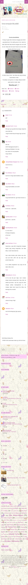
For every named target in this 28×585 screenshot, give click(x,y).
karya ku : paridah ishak (8, 391)
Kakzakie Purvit (9, 126)
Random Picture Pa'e (11, 529)
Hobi (16, 518)
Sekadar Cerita (14, 534)
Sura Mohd (8, 184)
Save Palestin (4, 534)
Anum (7, 115)
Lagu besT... (21, 522)
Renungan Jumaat (13, 532)
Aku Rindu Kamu (10, 470)
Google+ (6, 91)
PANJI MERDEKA (6, 392)
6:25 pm (12, 308)
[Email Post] (3, 94)
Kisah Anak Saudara (11, 522)
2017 (4, 454)
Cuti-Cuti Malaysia (15, 513)
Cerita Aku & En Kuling (8, 20)
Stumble (12, 91)
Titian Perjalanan (7, 430)
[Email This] (5, 94)
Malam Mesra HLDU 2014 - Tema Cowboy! (16, 478)
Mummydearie (9, 275)
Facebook (11, 88)
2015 (4, 463)
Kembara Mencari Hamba (9, 423)
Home (14, 104)
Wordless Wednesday (11, 541)
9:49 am (14, 275)
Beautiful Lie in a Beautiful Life (10, 416)
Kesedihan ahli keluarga (16, 520)
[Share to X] (8, 94)
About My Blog (4, 506)
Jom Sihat (6, 520)
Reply (7, 121)
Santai (22, 532)
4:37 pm (15, 216)
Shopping (9, 536)
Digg (18, 91)
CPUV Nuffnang (7, 513)
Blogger (24, 566)
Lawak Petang (9, 525)
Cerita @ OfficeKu (13, 508)
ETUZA (4, 403)
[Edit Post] (3, 32)
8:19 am (15, 243)
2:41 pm (21, 162)
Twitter (17, 88)
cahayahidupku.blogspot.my (12, 162)
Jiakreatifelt (16, 567)
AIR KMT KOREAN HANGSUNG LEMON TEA (12, 398)
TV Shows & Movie (18, 539)
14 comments (6, 29)
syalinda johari (9, 216)
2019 (4, 445)
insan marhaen (9, 243)
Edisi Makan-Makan (16, 515)
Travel (10, 539)
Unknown (8, 308)
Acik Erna (8, 297)
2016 (4, 458)
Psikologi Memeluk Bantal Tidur (14, 485)
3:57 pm (13, 195)
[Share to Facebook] (9, 94)
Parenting (23, 527)
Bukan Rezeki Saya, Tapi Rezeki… (10, 431)
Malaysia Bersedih (20, 525)
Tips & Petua (16, 536)
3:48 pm (12, 184)
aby (6, 141)
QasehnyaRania (9, 227)
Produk (2, 529)
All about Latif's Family (14, 506)
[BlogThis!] (7, 94)
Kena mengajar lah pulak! (10, 23)
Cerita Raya (23, 511)
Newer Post (3, 104)
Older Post (24, 104)
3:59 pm (12, 206)
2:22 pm (9, 141)
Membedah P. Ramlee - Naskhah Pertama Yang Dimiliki (12, 424)
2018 (4, 450)
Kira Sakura (8, 195)
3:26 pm (14, 173)
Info (26, 518)
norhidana (8, 206)
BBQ (22, 506)
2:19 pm (15, 126)
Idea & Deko (20, 518)
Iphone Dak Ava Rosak (7, 418)
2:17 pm (10, 115)
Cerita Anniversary (14, 510)
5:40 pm (15, 227)
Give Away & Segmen (6, 518)
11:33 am (12, 297)
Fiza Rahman (9, 173)
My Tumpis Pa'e (10, 527)
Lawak (2, 525)
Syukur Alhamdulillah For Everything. (10, 404)
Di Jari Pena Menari (11, 566)
